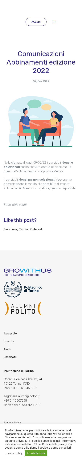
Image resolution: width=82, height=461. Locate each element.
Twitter (23, 229)
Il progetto (10, 333)
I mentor (9, 341)
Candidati (10, 357)
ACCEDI (36, 21)
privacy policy (13, 453)
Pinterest (36, 229)
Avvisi (7, 349)
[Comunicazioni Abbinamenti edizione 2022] (41, 122)
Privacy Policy (12, 422)
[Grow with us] (41, 8)
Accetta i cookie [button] (36, 453)
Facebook (10, 229)
